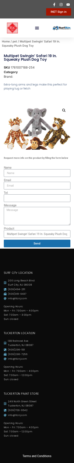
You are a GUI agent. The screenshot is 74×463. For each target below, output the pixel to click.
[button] (37, 28)
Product (9, 228)
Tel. (6, 192)
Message (10, 205)
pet (15, 41)
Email (7, 180)
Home (6, 41)
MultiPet (20, 76)
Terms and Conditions (37, 456)
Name (8, 167)
